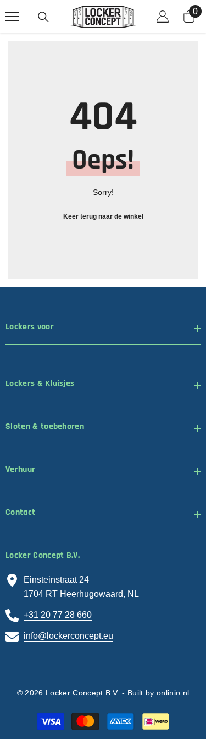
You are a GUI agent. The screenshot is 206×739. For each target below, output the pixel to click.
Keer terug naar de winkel (103, 216)
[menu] (12, 16)
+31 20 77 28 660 (58, 615)
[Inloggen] (163, 16)
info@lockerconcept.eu (68, 635)
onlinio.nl (173, 692)
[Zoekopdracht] (43, 17)
